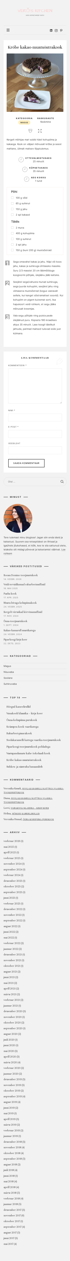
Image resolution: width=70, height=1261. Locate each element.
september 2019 (13, 1096)
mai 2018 (9, 1181)
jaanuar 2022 (11, 949)
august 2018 (10, 1164)
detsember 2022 (13, 909)
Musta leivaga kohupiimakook (20, 602)
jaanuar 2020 (11, 1073)
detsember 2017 (13, 1209)
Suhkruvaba (10, 683)
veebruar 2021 (12, 999)
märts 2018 (10, 1192)
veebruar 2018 (12, 1198)
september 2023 (13, 892)
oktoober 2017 (12, 1221)
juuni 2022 (9, 931)
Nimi (11, 410)
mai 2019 (9, 1113)
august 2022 (10, 926)
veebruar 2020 (12, 1068)
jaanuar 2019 (11, 1136)
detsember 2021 (13, 954)
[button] (40, 130)
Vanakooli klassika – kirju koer (30, 808)
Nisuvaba (9, 671)
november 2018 (12, 1147)
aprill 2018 (10, 1187)
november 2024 (13, 863)
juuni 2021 (9, 977)
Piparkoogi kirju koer (15, 639)
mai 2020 (9, 1051)
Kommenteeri (17, 365)
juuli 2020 (9, 1039)
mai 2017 (8, 1244)
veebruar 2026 (12, 841)
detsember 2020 (13, 1011)
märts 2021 (10, 994)
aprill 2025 (10, 852)
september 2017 (13, 1226)
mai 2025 (9, 846)
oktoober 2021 (12, 965)
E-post (13, 427)
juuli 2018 (9, 1170)
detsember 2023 (13, 880)
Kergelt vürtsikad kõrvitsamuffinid (23, 612)
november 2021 (12, 960)
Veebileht (14, 443)
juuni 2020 (9, 1045)
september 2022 (13, 920)
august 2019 (10, 1102)
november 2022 (13, 914)
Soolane (8, 677)
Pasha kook (10, 593)
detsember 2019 (13, 1079)
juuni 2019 (9, 1107)
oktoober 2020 (12, 1022)
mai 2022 (9, 937)
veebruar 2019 (12, 1130)
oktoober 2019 (12, 1090)
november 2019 (12, 1085)
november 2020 (13, 1017)
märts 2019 (10, 1124)
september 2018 (13, 1158)
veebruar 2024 (12, 875)
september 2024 (13, 869)
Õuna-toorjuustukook (15, 621)
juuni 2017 (9, 1238)
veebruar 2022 (12, 943)
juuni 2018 (9, 1175)
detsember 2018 (13, 1141)
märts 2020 (10, 1062)
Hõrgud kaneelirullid (26, 813)
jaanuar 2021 (11, 1005)
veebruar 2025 (12, 858)
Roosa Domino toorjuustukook (21, 575)
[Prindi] (30, 130)
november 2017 (12, 1215)
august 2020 (11, 1034)
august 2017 (10, 1232)
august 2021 (10, 971)
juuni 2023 (9, 897)
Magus (24, 122)
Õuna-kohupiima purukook (38, 819)
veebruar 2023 (12, 903)
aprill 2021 (10, 988)
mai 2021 (9, 983)
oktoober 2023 (12, 886)
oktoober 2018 (12, 1153)
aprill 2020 (10, 1056)
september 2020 (13, 1028)
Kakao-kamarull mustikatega (20, 630)
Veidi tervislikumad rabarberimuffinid (24, 584)
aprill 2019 (10, 1119)
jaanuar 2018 (11, 1204)
